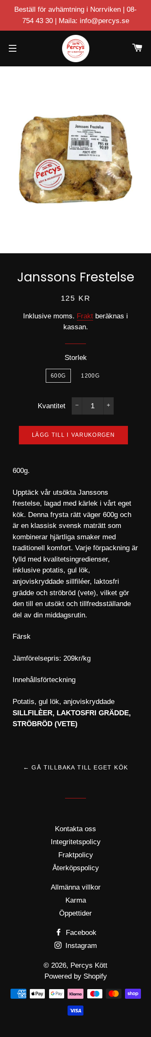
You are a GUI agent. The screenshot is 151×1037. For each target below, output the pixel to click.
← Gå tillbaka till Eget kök (75, 767)
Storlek (76, 358)
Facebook (80, 933)
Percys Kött (88, 965)
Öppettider (75, 913)
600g (58, 376)
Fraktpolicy (75, 855)
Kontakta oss (75, 829)
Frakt (85, 316)
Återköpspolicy (75, 868)
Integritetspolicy (76, 842)
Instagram (80, 946)
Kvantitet (51, 406)
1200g (90, 376)
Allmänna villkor (76, 887)
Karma (75, 900)
